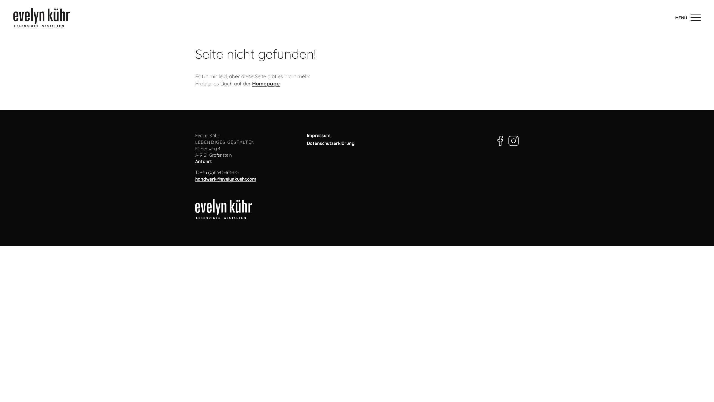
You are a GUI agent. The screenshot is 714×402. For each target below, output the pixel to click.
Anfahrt (203, 161)
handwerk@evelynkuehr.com (225, 179)
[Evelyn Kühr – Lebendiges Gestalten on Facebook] (500, 139)
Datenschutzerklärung (330, 143)
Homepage (266, 83)
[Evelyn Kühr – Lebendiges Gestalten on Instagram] (513, 139)
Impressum (319, 135)
